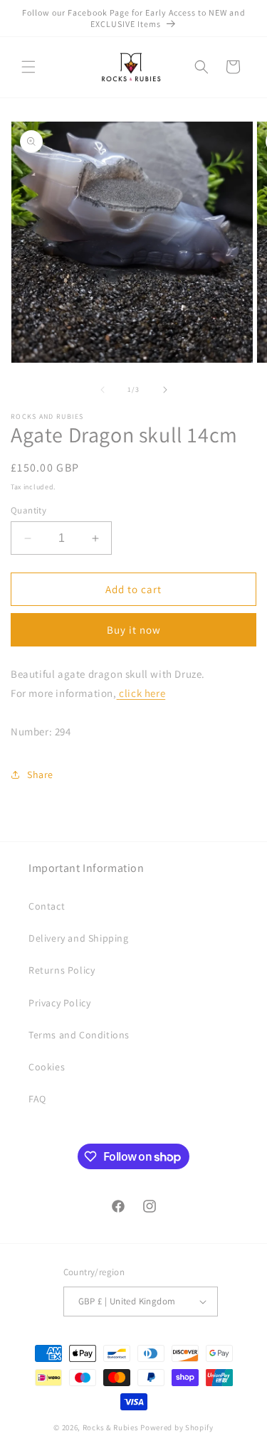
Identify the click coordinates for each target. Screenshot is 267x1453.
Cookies (46, 1066)
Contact (46, 906)
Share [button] (40, 774)
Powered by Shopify (177, 1427)
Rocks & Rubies (111, 1427)
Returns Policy (61, 970)
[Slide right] (165, 389)
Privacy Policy (59, 1002)
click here (142, 693)
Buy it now (134, 630)
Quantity (28, 510)
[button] (28, 67)
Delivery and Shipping (78, 938)
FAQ (37, 1098)
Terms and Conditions (79, 1034)
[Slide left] (102, 389)
